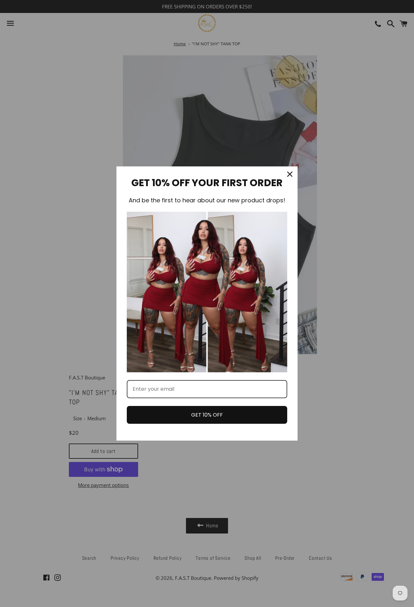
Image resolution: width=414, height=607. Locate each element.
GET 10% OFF (207, 415)
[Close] (290, 174)
